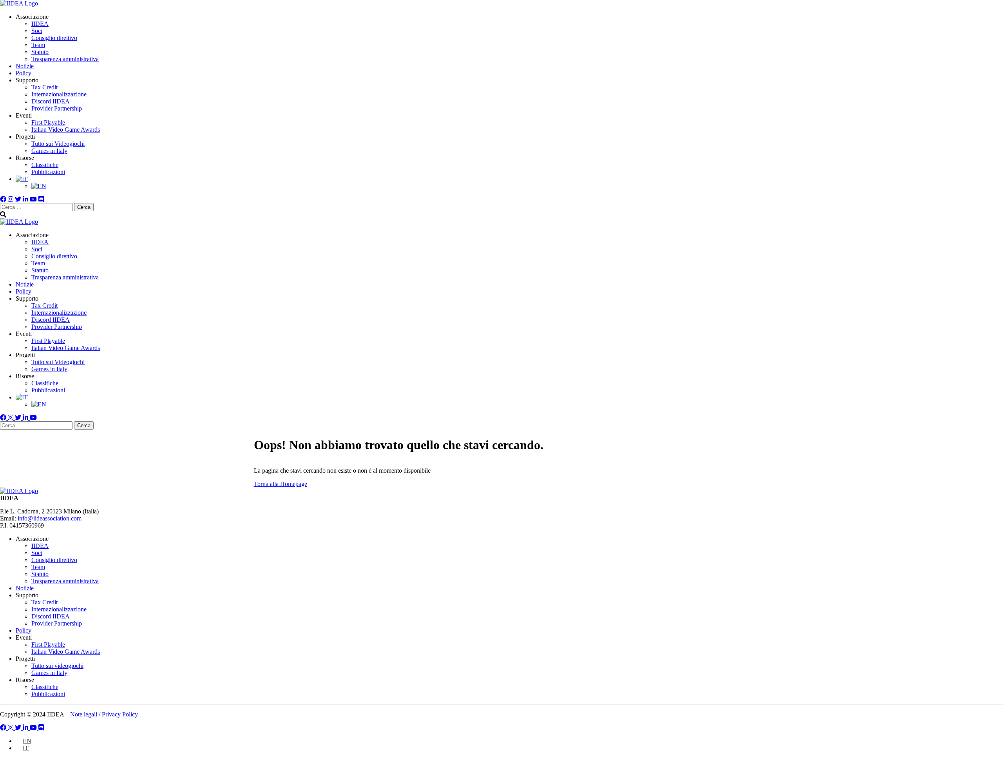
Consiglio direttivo (54, 37)
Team (38, 45)
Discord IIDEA (50, 101)
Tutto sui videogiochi (57, 665)
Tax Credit (44, 87)
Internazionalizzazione (59, 94)
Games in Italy (49, 150)
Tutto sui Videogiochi (58, 143)
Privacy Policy (120, 714)
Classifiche (44, 164)
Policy (23, 73)
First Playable (48, 122)
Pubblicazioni (48, 172)
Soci (36, 30)
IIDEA (40, 23)
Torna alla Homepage (280, 484)
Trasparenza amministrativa (65, 59)
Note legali (83, 714)
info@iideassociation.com (49, 518)
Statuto (40, 52)
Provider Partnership (56, 108)
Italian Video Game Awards (65, 129)
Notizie (25, 66)
